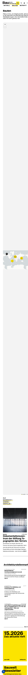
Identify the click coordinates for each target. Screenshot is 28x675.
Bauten (15, 5)
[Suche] (21, 3)
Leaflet (23, 494)
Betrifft (23, 5)
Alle (4, 498)
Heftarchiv (23, 659)
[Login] (24, 3)
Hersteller (7, 504)
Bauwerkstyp (7, 500)
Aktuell (7, 5)
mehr (24, 551)
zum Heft (6, 659)
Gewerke (6, 502)
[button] (7, 254)
